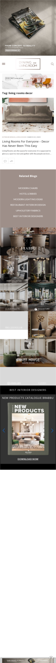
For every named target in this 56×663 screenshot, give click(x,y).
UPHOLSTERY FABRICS (28, 210)
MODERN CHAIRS (28, 188)
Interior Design (8, 137)
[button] (52, 440)
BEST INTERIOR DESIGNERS (28, 216)
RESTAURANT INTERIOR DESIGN (28, 204)
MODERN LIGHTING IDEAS (28, 199)
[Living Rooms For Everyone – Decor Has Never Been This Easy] (28, 115)
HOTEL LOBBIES (28, 193)
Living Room (21, 137)
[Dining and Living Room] (28, 64)
